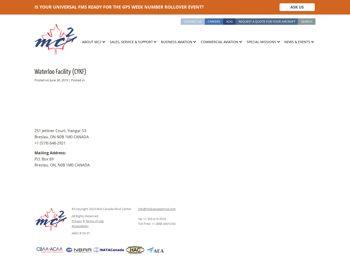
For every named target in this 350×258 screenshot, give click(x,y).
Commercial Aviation (219, 42)
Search (306, 21)
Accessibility (80, 226)
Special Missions (261, 42)
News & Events (297, 42)
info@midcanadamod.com (157, 209)
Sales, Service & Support (131, 42)
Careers (214, 21)
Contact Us (193, 21)
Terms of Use (94, 221)
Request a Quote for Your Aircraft (267, 21)
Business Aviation (176, 42)
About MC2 (91, 42)
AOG (229, 21)
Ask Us (297, 7)
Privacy (77, 221)
